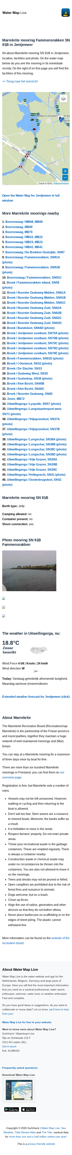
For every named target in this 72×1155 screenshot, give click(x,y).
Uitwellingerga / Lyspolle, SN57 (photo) (34, 403)
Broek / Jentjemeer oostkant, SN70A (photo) (37, 333)
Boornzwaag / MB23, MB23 (24, 242)
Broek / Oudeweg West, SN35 (27, 373)
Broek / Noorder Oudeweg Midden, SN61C (36, 302)
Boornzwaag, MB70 (18, 232)
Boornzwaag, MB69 (18, 227)
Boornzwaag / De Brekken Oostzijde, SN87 (35, 252)
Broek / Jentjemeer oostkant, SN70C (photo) (37, 343)
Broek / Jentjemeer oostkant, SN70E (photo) (37, 353)
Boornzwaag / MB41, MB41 (24, 247)
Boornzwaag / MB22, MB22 (24, 237)
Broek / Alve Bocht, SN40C (25, 388)
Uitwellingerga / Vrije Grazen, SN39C (32, 469)
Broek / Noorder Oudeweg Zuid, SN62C (34, 317)
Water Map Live (50, 1128)
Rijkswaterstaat (61, 183)
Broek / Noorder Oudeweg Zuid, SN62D (34, 323)
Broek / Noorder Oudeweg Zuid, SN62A (34, 307)
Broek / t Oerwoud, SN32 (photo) (29, 363)
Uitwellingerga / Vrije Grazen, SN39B (32, 464)
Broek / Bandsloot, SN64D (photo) (30, 328)
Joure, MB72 (16, 398)
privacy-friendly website (41, 1144)
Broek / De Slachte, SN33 (24, 368)
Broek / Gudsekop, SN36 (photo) (29, 378)
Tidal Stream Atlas (25, 1132)
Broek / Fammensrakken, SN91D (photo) (35, 358)
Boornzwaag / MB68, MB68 (24, 221)
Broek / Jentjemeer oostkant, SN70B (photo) (37, 338)
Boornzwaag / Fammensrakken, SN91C (34, 277)
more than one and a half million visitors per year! (38, 1136)
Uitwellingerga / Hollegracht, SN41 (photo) (36, 474)
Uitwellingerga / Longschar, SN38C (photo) (36, 449)
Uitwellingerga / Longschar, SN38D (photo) (36, 454)
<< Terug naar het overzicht (20, 81)
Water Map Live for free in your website (26, 1022)
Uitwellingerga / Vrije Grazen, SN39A (32, 459)
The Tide (47, 1132)
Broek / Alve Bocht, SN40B (25, 383)
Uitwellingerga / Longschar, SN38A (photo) (36, 439)
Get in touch (9, 1046)
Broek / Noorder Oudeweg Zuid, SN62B (34, 312)
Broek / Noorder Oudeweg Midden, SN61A (36, 292)
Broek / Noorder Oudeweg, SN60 (29, 393)
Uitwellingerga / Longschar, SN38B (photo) (36, 444)
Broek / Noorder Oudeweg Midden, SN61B (36, 297)
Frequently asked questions (20, 1067)
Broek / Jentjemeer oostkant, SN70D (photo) (37, 348)
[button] (32, 120)
